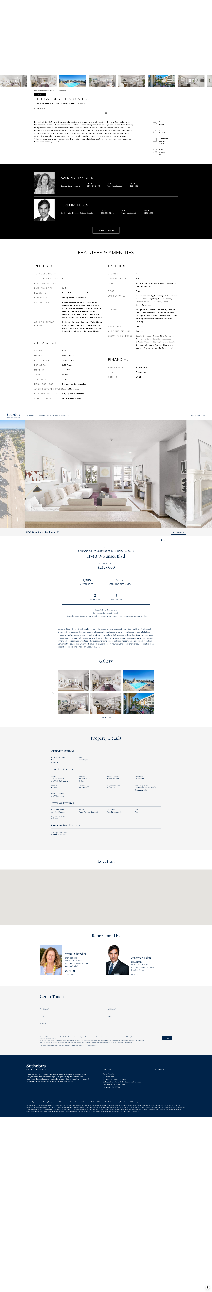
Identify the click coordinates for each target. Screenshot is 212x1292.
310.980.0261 (107, 213)
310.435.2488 (93, 186)
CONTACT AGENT (106, 230)
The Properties (141, 8)
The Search (125, 8)
